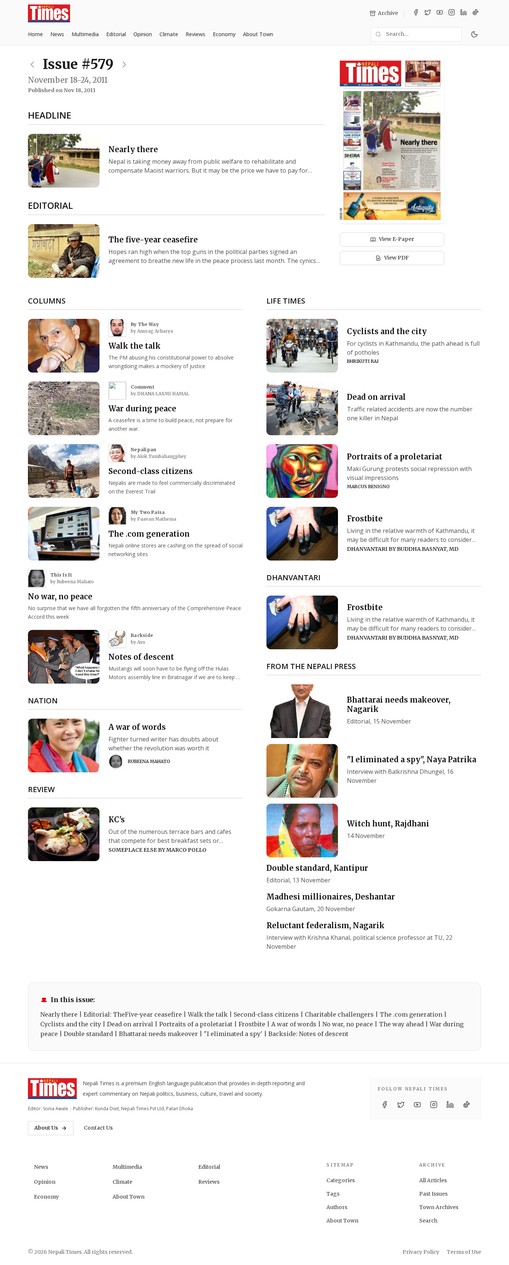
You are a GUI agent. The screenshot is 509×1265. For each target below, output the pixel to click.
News (57, 34)
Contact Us (98, 1127)
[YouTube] (439, 13)
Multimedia (85, 34)
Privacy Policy (420, 1252)
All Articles (433, 1180)
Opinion (142, 34)
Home (35, 34)
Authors (336, 1207)
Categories (340, 1180)
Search (428, 1220)
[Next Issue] (124, 64)
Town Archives (438, 1207)
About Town (258, 34)
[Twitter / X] (427, 13)
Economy (224, 34)
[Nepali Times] (52, 1088)
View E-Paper (396, 239)
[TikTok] (475, 13)
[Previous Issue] (32, 64)
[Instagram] (451, 13)
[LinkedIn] (463, 13)
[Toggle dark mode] (474, 34)
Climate (168, 34)
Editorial (116, 34)
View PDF (396, 257)
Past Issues (433, 1193)
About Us (46, 1127)
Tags (332, 1193)
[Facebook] (415, 13)
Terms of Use (464, 1252)
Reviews (195, 34)
